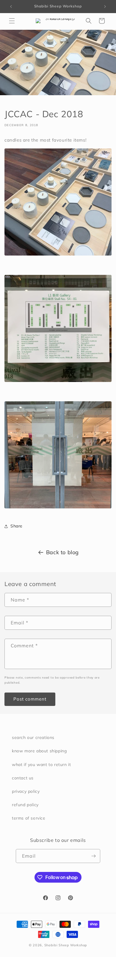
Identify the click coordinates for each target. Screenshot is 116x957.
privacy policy (26, 791)
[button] (11, 20)
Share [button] (16, 526)
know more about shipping (39, 751)
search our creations (33, 737)
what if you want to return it (41, 764)
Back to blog (62, 552)
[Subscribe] (93, 856)
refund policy (25, 804)
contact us (23, 778)
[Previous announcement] (11, 6)
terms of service (29, 818)
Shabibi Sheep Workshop (65, 945)
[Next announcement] (105, 6)
